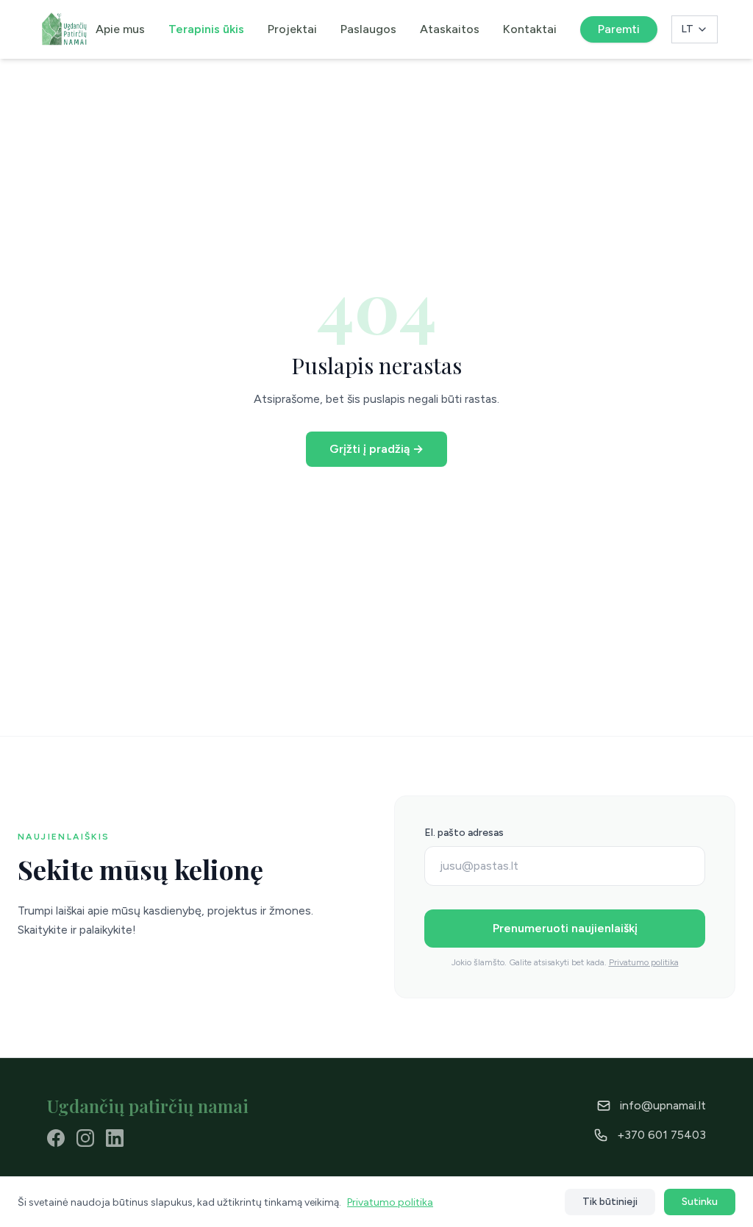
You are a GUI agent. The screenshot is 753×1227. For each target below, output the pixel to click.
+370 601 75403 (661, 1135)
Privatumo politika (644, 962)
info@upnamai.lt (663, 1105)
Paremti (619, 29)
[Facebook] (56, 1138)
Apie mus (120, 29)
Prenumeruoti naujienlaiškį (565, 928)
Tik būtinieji (610, 1201)
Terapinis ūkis (206, 29)
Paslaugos (368, 29)
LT (687, 29)
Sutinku (700, 1201)
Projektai (292, 29)
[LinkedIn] (115, 1138)
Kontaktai (530, 29)
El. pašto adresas (464, 832)
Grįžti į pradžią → (376, 449)
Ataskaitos (449, 29)
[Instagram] (85, 1138)
